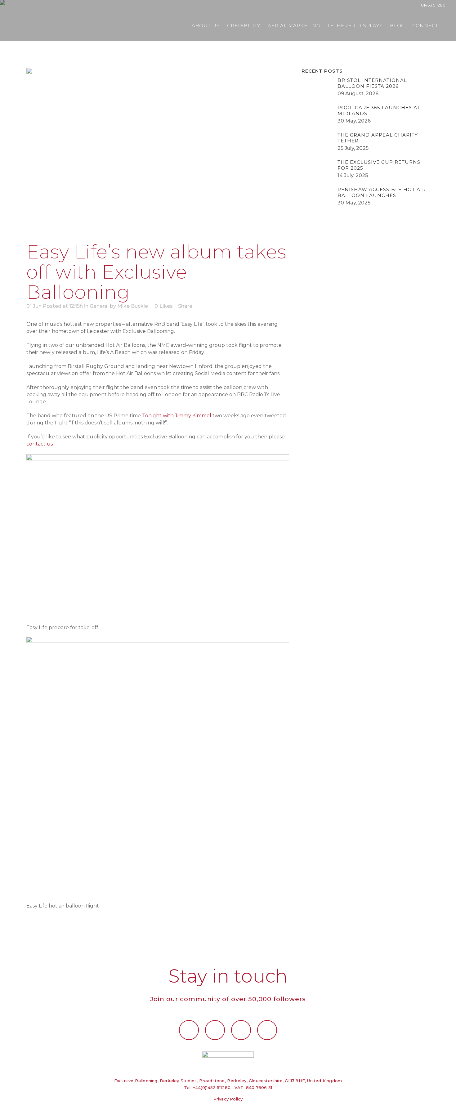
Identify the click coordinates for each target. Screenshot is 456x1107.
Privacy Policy (228, 1098)
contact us (39, 444)
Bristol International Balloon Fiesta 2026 (372, 83)
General (99, 306)
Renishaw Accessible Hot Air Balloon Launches (382, 192)
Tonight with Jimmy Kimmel (177, 416)
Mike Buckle (132, 306)
